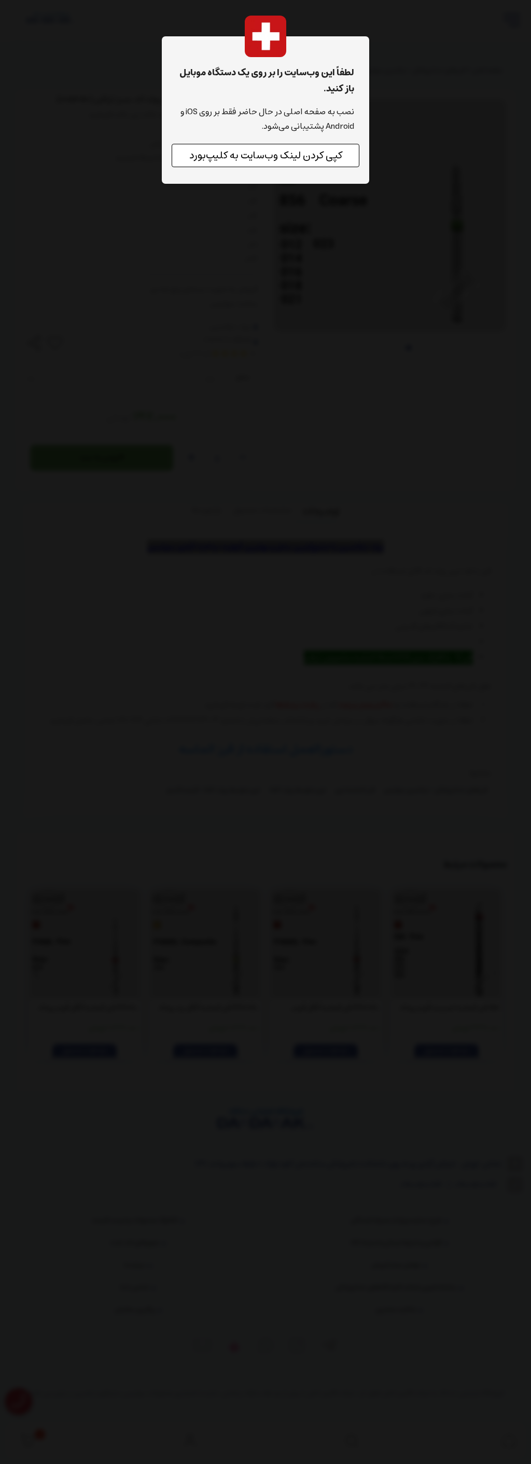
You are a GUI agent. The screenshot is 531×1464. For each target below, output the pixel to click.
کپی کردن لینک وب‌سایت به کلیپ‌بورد (265, 155)
